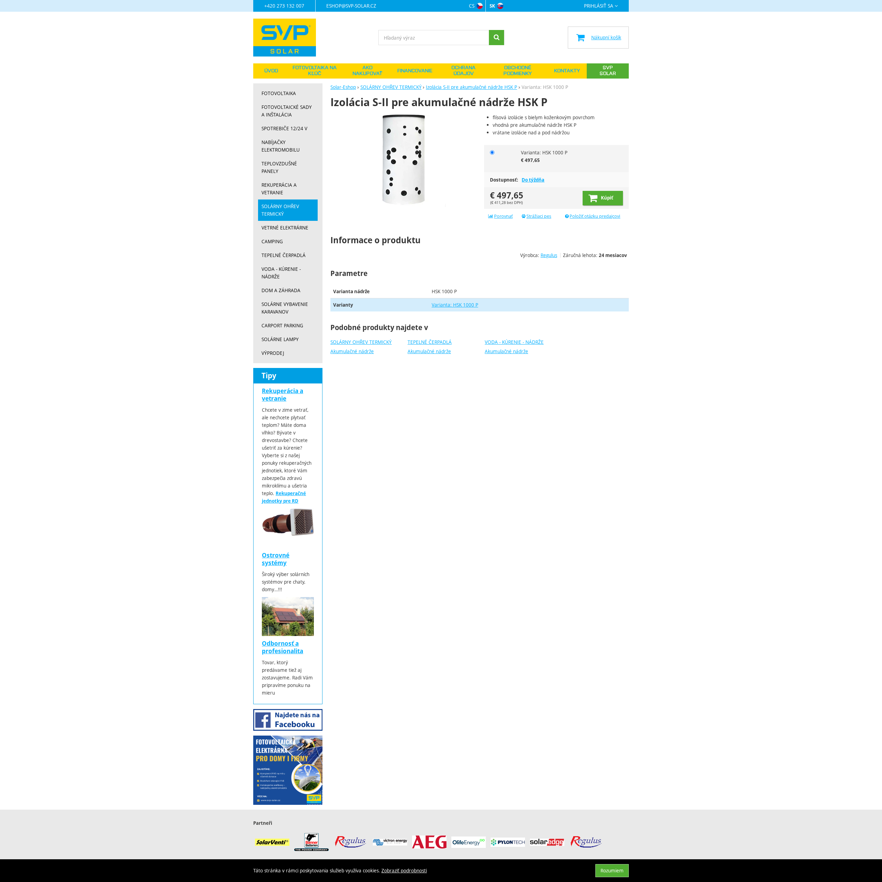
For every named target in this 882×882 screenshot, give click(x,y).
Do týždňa (533, 180)
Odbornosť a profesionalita (282, 647)
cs (471, 5)
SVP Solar (607, 70)
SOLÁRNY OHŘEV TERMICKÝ (361, 342)
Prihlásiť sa (598, 6)
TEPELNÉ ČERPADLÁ (430, 342)
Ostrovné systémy (275, 559)
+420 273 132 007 (284, 5)
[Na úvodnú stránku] (287, 38)
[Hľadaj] (496, 37)
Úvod (271, 71)
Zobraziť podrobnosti (404, 870)
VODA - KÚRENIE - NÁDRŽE (514, 342)
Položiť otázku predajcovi (595, 216)
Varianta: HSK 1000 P (455, 304)
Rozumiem (612, 870)
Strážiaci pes (538, 216)
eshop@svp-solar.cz (351, 5)
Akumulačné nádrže (352, 351)
